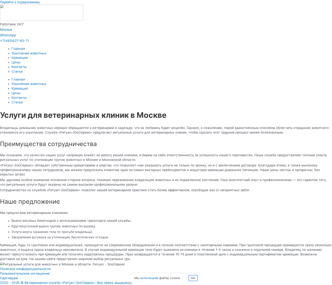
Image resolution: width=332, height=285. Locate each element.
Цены (16, 62)
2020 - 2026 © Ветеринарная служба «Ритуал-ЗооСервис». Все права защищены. (66, 283)
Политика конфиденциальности (25, 269)
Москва (6, 30)
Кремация (20, 58)
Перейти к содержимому (20, 2)
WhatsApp (8, 35)
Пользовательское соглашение (25, 273)
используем (149, 278)
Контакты (19, 67)
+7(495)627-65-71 (14, 41)
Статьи (17, 71)
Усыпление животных (29, 53)
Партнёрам (9, 278)
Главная (18, 49)
